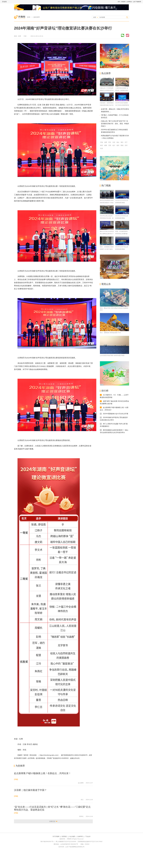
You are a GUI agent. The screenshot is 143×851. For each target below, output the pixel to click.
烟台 (118, 142)
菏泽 (101, 148)
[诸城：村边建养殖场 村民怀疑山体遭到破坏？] (122, 225)
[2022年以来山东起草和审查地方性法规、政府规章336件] (107, 210)
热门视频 (106, 185)
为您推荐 (20, 765)
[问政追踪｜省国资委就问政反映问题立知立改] (107, 100)
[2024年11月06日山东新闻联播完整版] (122, 210)
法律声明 (80, 836)
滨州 (126, 145)
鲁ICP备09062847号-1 (47, 841)
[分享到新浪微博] (127, 35)
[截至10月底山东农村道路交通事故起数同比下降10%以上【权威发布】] (107, 225)
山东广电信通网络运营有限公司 (74, 847)
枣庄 (109, 142)
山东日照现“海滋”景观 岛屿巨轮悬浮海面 (112, 355)
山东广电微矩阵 (137, 1)
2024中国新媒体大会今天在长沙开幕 (115, 413)
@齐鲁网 (31, 758)
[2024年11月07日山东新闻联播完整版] (122, 241)
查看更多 (52, 821)
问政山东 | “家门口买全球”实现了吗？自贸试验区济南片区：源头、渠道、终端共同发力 (115, 123)
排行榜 (104, 390)
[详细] (16, 779)
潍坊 (122, 142)
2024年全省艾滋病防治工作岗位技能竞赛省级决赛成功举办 (122, 105)
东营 (113, 142)
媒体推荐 (36, 17)
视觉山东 (106, 284)
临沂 (113, 145)
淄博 (105, 142)
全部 (94, 17)
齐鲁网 (4, 2)
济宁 (126, 142)
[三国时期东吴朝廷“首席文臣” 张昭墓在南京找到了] (122, 86)
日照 (109, 145)
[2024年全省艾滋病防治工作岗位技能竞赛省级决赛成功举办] (122, 100)
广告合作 (87, 836)
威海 (105, 145)
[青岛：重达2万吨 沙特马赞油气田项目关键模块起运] (114, 298)
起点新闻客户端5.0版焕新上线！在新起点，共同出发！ (42, 773)
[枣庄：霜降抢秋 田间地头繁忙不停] (114, 322)
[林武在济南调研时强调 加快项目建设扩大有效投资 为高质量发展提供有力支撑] (107, 194)
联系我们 (64, 836)
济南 (101, 142)
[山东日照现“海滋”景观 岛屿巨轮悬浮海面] (114, 345)
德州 (118, 145)
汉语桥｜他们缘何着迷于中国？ (30, 790)
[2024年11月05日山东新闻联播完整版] (122, 194)
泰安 (101, 145)
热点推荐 (106, 73)
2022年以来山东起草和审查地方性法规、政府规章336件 (107, 218)
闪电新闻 (123, 1)
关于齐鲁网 (56, 836)
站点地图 (72, 836)
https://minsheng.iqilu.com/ (49, 755)
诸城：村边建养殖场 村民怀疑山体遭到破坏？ (121, 234)
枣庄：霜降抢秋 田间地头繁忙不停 (110, 332)
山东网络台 (129, 1)
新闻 (28, 17)
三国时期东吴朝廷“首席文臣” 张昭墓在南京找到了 (121, 90)
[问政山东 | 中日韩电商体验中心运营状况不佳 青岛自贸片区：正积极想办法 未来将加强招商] (107, 86)
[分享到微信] (122, 35)
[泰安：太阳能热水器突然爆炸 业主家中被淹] (107, 241)
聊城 (122, 145)
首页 (119, 1)
